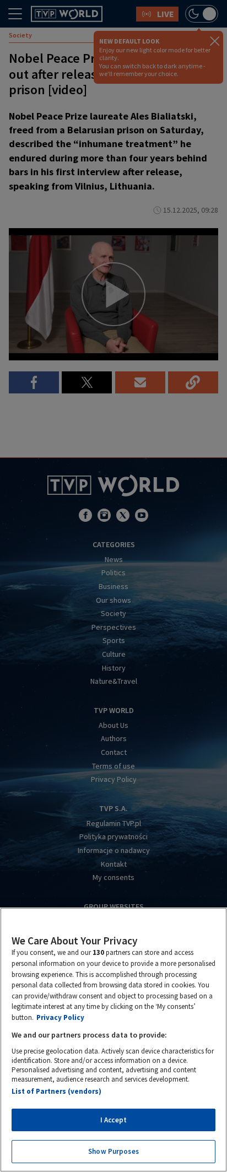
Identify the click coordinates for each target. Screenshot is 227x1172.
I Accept (113, 1120)
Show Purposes (113, 1151)
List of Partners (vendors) (56, 1091)
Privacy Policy (60, 1017)
